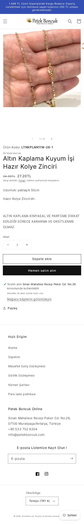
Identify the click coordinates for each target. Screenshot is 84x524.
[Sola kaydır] (32, 138)
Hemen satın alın (42, 270)
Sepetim (14, 357)
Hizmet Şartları (19, 385)
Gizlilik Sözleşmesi (21, 375)
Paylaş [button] (12, 308)
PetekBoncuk (28, 516)
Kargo (22, 180)
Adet (6, 236)
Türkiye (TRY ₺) (39, 500)
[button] (5, 21)
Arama (12, 347)
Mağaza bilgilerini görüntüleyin (29, 299)
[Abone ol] (71, 458)
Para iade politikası (22, 394)
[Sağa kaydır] (51, 138)
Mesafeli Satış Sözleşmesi (26, 366)
